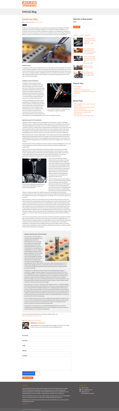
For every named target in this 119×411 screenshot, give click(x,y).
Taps (33, 320)
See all (74, 96)
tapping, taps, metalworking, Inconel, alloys (85, 91)
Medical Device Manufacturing (82, 89)
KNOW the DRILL (78, 114)
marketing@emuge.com (87, 389)
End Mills (77, 93)
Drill (36, 320)
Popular (81, 35)
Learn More (25, 403)
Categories (87, 35)
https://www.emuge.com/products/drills (31, 315)
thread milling (28, 320)
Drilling (39, 320)
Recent (75, 35)
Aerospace (77, 88)
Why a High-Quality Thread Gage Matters (84, 115)
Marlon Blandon (38, 22)
